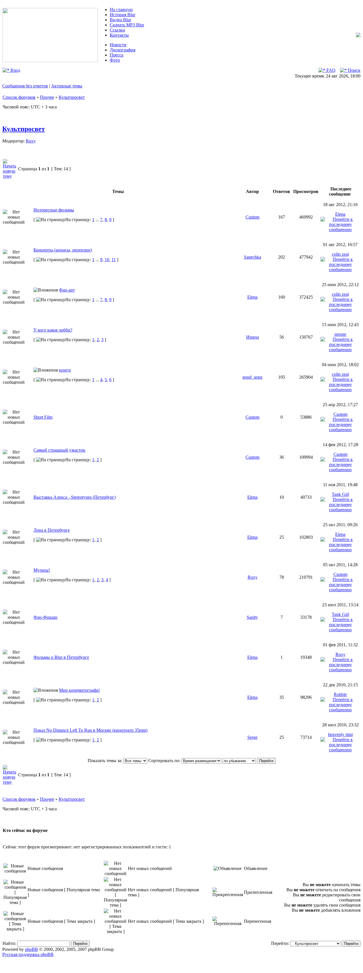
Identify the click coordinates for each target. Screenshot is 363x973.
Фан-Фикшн (45, 617)
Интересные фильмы (53, 209)
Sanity (252, 617)
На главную (121, 9)
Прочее (47, 97)
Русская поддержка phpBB (28, 954)
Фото (115, 60)
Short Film (42, 417)
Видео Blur (120, 19)
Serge (252, 737)
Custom (252, 217)
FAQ (330, 70)
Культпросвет (72, 97)
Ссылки (117, 30)
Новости (118, 44)
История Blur (122, 14)
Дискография (122, 49)
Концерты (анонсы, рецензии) (62, 250)
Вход (14, 70)
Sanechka (252, 257)
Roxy (31, 141)
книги (65, 370)
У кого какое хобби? (52, 330)
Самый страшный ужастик (59, 450)
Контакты (119, 35)
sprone (340, 334)
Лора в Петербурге (51, 530)
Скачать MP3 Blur (127, 24)
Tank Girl (340, 494)
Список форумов (19, 97)
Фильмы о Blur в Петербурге (61, 657)
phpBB (31, 949)
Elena (340, 214)
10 (107, 259)
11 (113, 259)
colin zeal (340, 254)
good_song (252, 377)
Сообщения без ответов (25, 85)
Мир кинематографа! (79, 690)
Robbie (340, 694)
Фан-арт (67, 290)
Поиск (353, 70)
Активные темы (66, 85)
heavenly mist (340, 734)
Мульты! (41, 570)
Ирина (252, 337)
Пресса (116, 55)
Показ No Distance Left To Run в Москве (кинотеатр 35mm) (90, 730)
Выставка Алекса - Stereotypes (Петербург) (74, 497)
